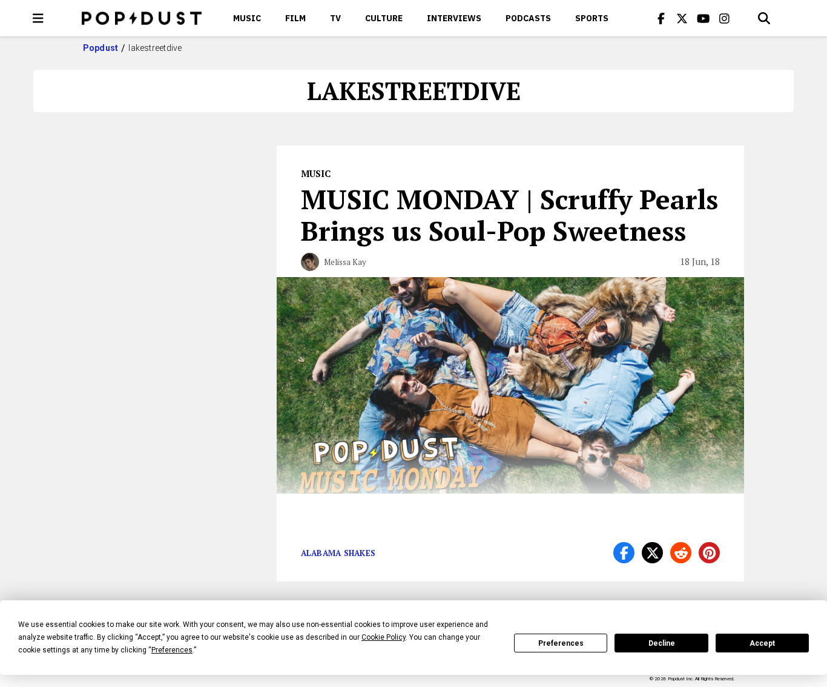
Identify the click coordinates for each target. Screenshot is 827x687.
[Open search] (764, 18)
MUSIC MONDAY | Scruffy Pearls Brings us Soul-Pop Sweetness (509, 215)
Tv (335, 18)
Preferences (561, 643)
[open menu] (38, 18)
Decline (661, 643)
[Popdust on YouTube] (703, 18)
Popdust (101, 48)
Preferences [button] (172, 650)
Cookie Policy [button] (383, 637)
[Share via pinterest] (709, 552)
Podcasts (528, 18)
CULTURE (384, 18)
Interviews (454, 18)
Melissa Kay (345, 261)
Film (295, 18)
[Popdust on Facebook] (661, 18)
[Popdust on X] (682, 18)
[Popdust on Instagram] (725, 18)
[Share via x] (652, 552)
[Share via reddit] (680, 552)
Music (247, 18)
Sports (591, 18)
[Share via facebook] (623, 552)
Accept (762, 643)
